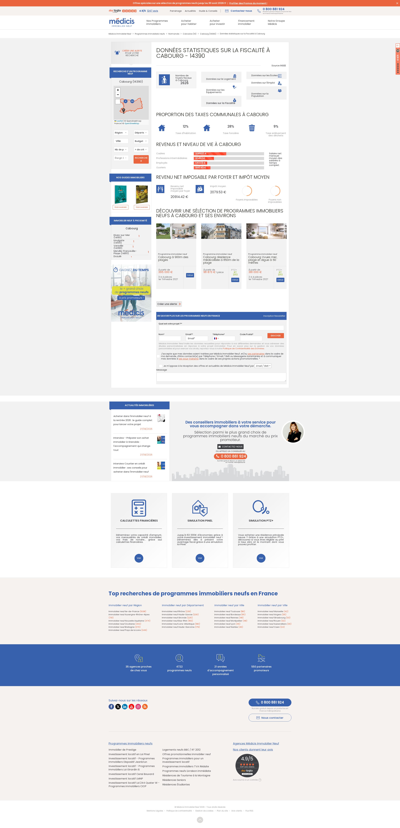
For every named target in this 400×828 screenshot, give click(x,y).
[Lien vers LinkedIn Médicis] (125, 706)
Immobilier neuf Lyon (227, 623)
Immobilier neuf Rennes (228, 617)
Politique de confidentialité (179, 810)
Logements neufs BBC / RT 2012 (181, 750)
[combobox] (121, 133)
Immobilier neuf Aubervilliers (274, 623)
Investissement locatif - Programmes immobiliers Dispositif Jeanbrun (132, 760)
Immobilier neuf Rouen (271, 620)
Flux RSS (249, 810)
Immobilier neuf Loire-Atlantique (181, 623)
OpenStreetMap (132, 123)
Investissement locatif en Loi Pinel (129, 754)
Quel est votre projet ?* (170, 324)
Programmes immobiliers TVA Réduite (185, 766)
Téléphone (218, 334)
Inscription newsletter (274, 315)
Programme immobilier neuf (173, 257)
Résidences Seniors (174, 780)
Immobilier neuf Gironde (177, 617)
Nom (161, 334)
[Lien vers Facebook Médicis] (111, 706)
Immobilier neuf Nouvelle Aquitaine (129, 620)
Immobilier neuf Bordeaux (229, 614)
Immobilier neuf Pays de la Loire (128, 630)
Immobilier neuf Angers (272, 614)
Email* (189, 334)
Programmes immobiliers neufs (130, 743)
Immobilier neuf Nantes (228, 627)
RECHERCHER (141, 159)
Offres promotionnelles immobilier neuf (186, 754)
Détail (190, 275)
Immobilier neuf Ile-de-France (127, 611)
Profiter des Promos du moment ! (248, 3)
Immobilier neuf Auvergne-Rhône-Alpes (129, 616)
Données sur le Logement (221, 79)
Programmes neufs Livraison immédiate (186, 771)
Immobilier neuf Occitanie (125, 623)
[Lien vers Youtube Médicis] (131, 706)
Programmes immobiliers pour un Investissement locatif (182, 760)
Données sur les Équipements (215, 91)
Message (161, 370)
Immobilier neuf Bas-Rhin (177, 620)
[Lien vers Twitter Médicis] (118, 706)
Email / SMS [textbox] (262, 365)
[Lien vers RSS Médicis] (145, 706)
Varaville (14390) (118, 246)
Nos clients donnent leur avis (253, 750)
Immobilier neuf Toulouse (229, 611)
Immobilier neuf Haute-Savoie (180, 614)
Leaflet (119, 121)
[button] (123, 111)
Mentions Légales (155, 810)
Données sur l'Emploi (263, 82)
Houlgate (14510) (119, 241)
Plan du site (222, 810)
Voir (139, 558)
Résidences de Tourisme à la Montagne (186, 775)
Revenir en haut (200, 820)
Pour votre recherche (132, 53)
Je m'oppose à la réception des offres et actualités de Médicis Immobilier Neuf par (215, 365)
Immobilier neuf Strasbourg (274, 617)
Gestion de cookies (204, 810)
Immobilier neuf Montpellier (230, 620)
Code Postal (246, 334)
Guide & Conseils (208, 10)
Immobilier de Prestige (122, 750)
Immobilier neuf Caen (271, 627)
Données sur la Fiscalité (220, 103)
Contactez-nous (232, 446)
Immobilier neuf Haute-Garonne (181, 627)
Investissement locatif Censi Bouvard (131, 774)
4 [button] (125, 101)
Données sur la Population (259, 94)
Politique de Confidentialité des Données (243, 348)
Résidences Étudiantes (176, 784)
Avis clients (236, 810)
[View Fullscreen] (117, 101)
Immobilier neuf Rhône (176, 611)
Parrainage (176, 10)
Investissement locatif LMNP (126, 778)
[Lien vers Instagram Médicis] (138, 706)
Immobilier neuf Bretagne (124, 627)
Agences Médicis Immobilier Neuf (256, 743)
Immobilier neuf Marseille (273, 611)
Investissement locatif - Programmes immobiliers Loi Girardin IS (132, 767)
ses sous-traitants (189, 358)
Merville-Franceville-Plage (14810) (125, 252)
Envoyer (276, 335)
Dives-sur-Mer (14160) (122, 236)
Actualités (190, 10)
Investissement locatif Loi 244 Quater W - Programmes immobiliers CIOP (134, 784)
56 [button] (132, 101)
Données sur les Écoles (264, 75)
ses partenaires (256, 353)
